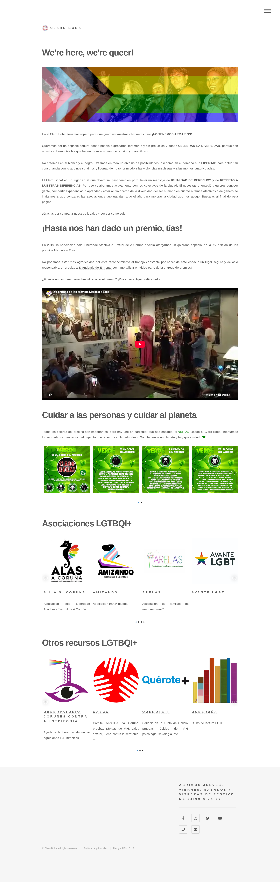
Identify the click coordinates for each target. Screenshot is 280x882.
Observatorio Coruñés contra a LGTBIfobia (66, 716)
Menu (267, 11)
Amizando (105, 592)
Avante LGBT (208, 592)
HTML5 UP (128, 848)
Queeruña (205, 712)
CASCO (101, 712)
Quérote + (156, 712)
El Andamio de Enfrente (95, 267)
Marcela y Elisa (65, 250)
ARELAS (151, 592)
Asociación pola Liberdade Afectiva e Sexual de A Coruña (102, 245)
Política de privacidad (95, 848)
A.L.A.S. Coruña (65, 592)
